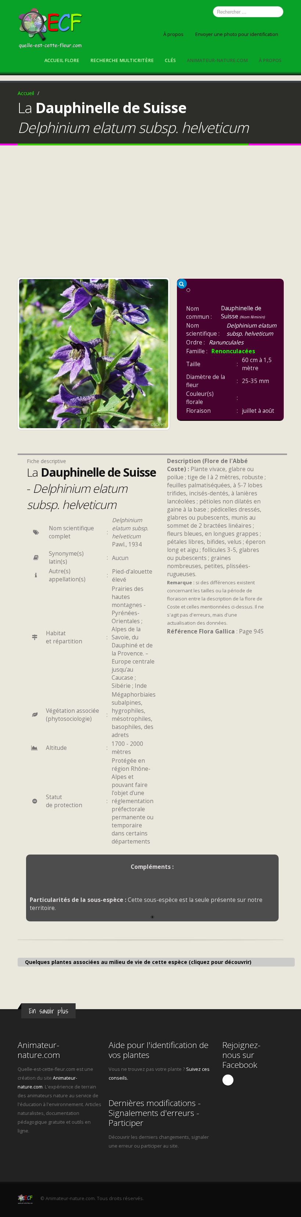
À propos (173, 34)
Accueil (26, 93)
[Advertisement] (150, 213)
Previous (26, 351)
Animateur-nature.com (217, 60)
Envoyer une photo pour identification (236, 34)
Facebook (227, 1080)
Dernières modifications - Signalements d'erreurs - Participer (155, 1112)
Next (160, 351)
